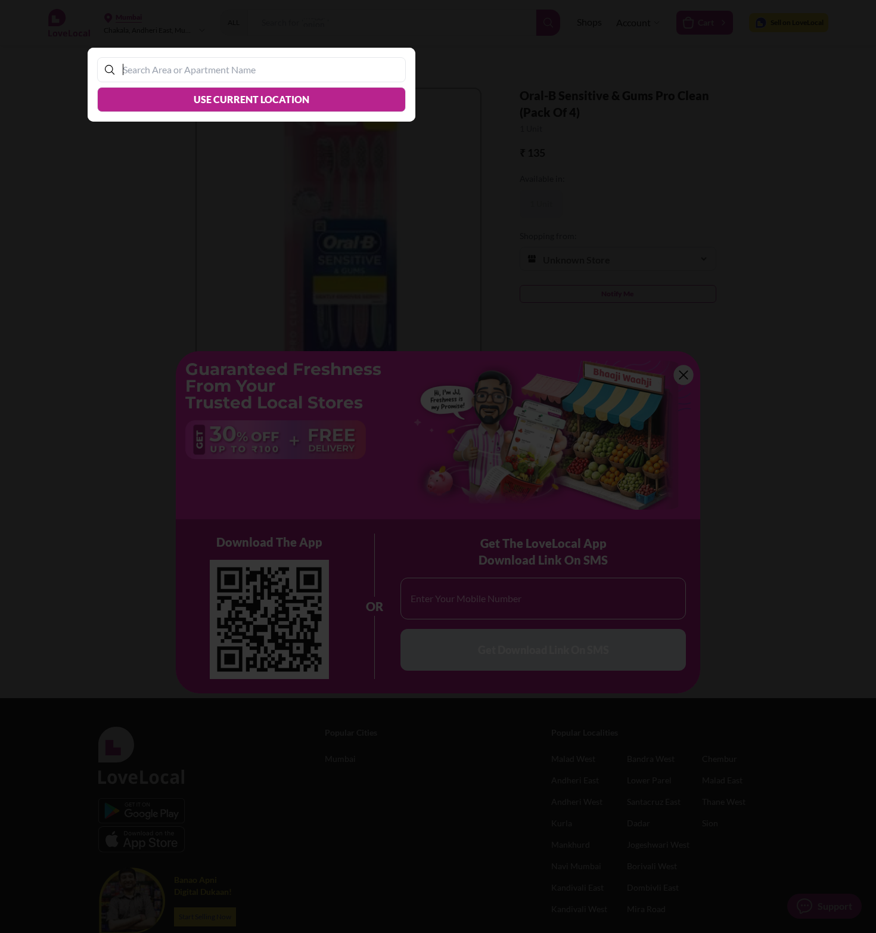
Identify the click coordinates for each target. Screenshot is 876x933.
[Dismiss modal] (438, 466)
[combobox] (257, 69)
